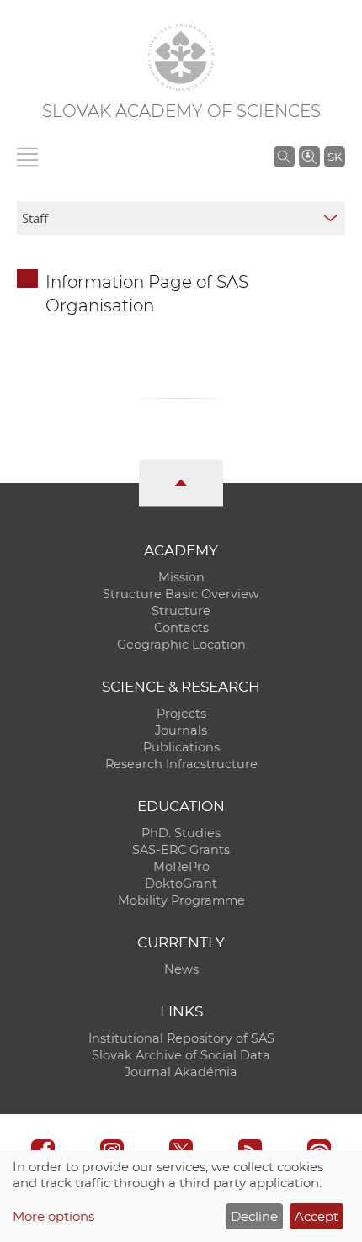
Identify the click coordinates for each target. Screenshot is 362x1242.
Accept (316, 1216)
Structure (181, 610)
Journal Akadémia (181, 1072)
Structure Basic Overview (181, 594)
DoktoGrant (181, 883)
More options (53, 1216)
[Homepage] (181, 57)
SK (334, 156)
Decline (254, 1216)
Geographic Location (181, 644)
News (181, 969)
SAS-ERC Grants (181, 849)
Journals (181, 730)
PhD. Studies (181, 833)
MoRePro (181, 866)
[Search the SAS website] (284, 156)
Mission (181, 577)
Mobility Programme (181, 900)
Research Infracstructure (181, 764)
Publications (181, 747)
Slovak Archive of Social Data (181, 1055)
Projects (181, 713)
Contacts (181, 627)
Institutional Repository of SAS (181, 1038)
